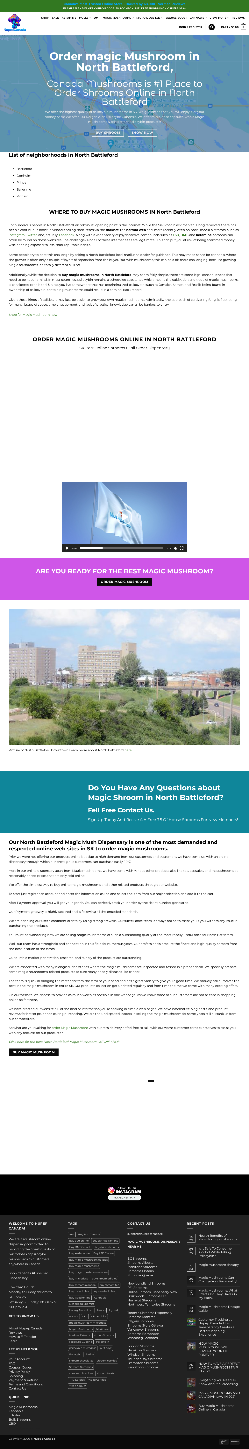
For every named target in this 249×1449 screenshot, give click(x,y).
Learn (13, 1341)
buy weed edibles (103, 1291)
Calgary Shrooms (140, 1321)
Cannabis (197, 17)
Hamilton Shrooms (142, 1350)
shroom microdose (81, 1373)
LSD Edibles (99, 1316)
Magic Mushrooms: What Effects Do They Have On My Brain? (217, 1294)
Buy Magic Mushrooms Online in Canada (216, 1407)
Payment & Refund (24, 1380)
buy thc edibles (79, 1291)
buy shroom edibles (104, 1278)
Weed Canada (97, 1379)
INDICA (74, 1316)
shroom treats (105, 1373)
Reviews (238, 17)
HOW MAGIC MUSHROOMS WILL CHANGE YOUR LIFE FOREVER (214, 1349)
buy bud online (79, 1240)
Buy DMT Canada (80, 1247)
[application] (124, 517)
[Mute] (176, 548)
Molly (83, 17)
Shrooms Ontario (140, 1271)
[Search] (212, 27)
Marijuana (102, 1329)
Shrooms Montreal (141, 1317)
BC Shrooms (137, 1258)
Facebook (66, 235)
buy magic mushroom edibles (88, 1259)
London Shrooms (140, 1346)
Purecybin (75, 1354)
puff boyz (106, 1348)
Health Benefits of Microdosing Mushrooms (217, 1237)
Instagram (17, 235)
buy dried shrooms (107, 1247)
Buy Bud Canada (89, 1234)
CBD (12, 1423)
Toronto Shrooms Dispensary (149, 1313)
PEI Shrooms (137, 1288)
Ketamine (69, 17)
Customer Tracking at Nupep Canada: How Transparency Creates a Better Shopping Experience (216, 1327)
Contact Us (17, 1388)
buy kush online (79, 1253)
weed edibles (77, 1385)
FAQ (12, 1363)
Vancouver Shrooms (143, 1329)
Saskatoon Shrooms (143, 1367)
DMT (97, 17)
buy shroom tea (109, 1285)
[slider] (121, 548)
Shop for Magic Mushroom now (33, 315)
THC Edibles (77, 1379)
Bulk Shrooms (20, 1419)
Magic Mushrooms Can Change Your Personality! (217, 1279)
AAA (72, 1234)
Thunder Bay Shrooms (144, 1359)
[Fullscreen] (182, 548)
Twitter (31, 235)
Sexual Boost (176, 17)
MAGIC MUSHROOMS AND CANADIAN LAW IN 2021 (219, 1394)
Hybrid (113, 1310)
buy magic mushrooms (84, 1265)
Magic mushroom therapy (218, 1265)
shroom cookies (107, 1360)
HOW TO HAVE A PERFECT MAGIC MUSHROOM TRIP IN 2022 (219, 1367)
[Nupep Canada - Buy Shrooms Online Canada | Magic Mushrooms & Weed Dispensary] (17, 23)
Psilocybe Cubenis (80, 1341)
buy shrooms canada (82, 1285)
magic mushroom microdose (87, 1322)
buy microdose (78, 1278)
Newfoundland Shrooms (146, 1283)
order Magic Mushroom (70, 1028)
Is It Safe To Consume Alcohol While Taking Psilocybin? (215, 1252)
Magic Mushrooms (117, 17)
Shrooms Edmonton (143, 1334)
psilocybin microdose (82, 1348)
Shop (45, 17)
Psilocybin (102, 1341)
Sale (55, 17)
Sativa (90, 1354)
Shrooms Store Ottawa (145, 1325)
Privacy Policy (19, 1372)
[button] (190, 27)
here (128, 750)
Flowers (100, 1310)
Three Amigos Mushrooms (24, 1428)
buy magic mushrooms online (88, 1272)
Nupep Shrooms (104, 1335)
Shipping (16, 1376)
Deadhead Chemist (81, 1303)
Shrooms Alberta (140, 1262)
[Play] (67, 548)
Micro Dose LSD (148, 17)
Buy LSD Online (103, 1253)
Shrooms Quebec (141, 1275)
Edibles (14, 1415)
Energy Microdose (80, 1310)
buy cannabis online (105, 1240)
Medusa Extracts (79, 1335)
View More (218, 17)
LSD (85, 1316)
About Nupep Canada (26, 1328)
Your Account (19, 1359)
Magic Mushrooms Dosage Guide (219, 1308)
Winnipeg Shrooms (142, 1338)
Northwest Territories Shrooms (151, 1304)
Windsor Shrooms (141, 1354)
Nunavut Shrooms (141, 1300)
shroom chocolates (81, 1360)
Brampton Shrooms (142, 1363)
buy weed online (79, 1297)
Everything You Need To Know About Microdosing (218, 1382)
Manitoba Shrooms (142, 1267)
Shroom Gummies (81, 1367)
